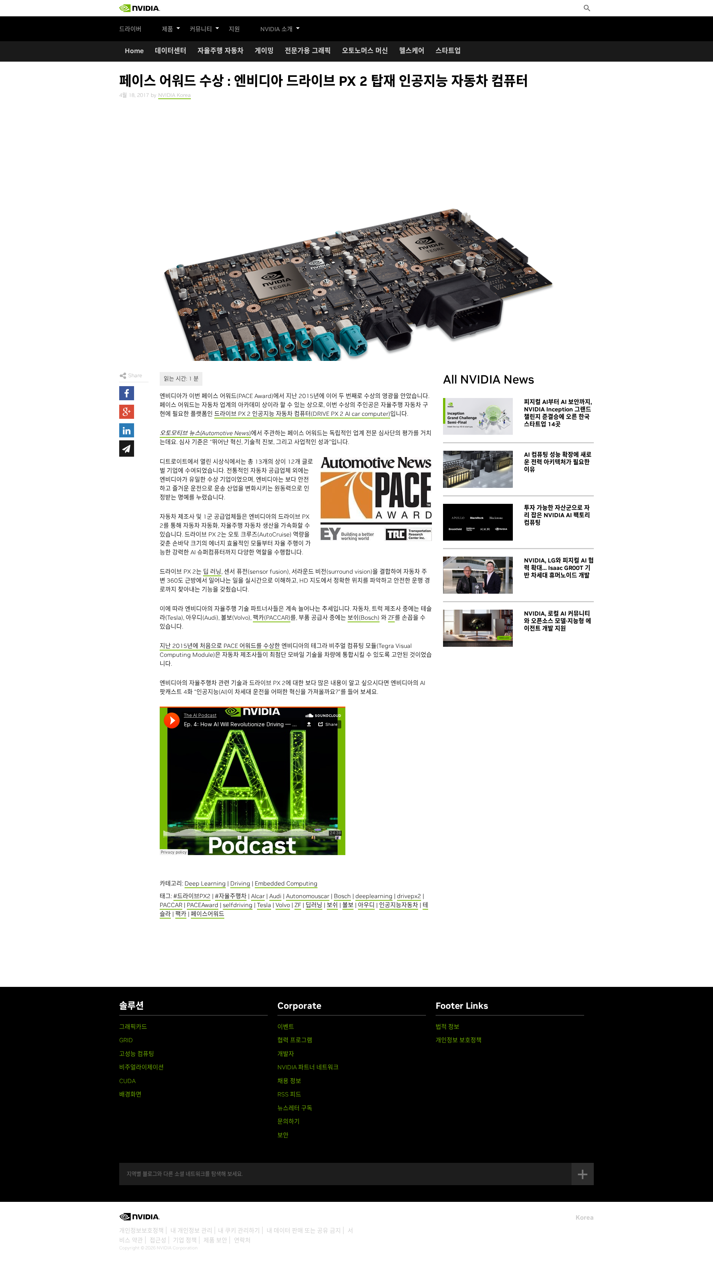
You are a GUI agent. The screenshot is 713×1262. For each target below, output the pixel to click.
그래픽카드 (133, 1026)
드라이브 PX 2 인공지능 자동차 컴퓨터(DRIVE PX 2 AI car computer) (302, 413)
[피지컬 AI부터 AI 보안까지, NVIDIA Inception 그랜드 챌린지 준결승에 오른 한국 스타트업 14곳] (478, 416)
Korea (585, 1217)
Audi (275, 896)
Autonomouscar (307, 896)
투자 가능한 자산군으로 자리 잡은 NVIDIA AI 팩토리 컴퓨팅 (557, 515)
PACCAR (171, 905)
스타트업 (448, 50)
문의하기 (288, 1121)
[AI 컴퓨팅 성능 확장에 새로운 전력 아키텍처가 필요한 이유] (478, 469)
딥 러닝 (212, 571)
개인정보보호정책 (141, 1230)
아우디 (366, 905)
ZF (391, 617)
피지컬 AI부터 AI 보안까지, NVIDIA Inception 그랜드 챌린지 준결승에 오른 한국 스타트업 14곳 (558, 413)
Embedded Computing (286, 883)
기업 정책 (185, 1240)
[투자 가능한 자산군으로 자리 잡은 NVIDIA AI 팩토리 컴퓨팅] (478, 522)
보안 (283, 1135)
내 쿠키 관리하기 (239, 1230)
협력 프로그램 (294, 1040)
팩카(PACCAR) (271, 617)
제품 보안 (215, 1240)
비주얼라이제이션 (141, 1067)
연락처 (242, 1240)
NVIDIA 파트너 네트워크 (308, 1067)
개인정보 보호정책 (459, 1040)
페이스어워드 (207, 913)
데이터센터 (170, 50)
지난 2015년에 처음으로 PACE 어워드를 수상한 (220, 645)
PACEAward (202, 905)
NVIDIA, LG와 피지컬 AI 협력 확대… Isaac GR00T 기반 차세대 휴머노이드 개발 (559, 568)
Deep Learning (205, 883)
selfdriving (238, 905)
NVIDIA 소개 (276, 29)
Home (134, 50)
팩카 (180, 913)
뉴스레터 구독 (294, 1108)
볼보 (348, 905)
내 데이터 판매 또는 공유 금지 (304, 1230)
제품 (167, 29)
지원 (234, 29)
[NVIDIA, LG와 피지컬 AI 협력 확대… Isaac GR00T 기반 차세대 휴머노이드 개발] (478, 575)
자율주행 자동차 (221, 50)
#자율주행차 (231, 896)
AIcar (258, 896)
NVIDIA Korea (174, 95)
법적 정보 (447, 1026)
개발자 (285, 1053)
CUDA (127, 1081)
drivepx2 (409, 896)
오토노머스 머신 (365, 50)
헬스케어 (411, 50)
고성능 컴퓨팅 (136, 1053)
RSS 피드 (289, 1094)
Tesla (264, 905)
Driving (240, 883)
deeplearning (374, 896)
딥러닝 (314, 905)
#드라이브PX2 (192, 896)
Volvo (283, 905)
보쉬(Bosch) (364, 617)
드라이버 (130, 29)
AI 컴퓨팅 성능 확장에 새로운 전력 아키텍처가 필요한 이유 (558, 462)
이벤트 (285, 1026)
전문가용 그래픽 (308, 50)
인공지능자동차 (398, 905)
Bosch (342, 896)
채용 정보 (289, 1081)
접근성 (158, 1240)
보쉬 (332, 905)
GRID (126, 1040)
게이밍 (264, 50)
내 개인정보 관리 (191, 1230)
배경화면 (130, 1094)
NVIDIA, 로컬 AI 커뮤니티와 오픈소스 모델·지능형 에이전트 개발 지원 (557, 621)
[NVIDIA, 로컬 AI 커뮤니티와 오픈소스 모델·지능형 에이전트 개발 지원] (478, 628)
